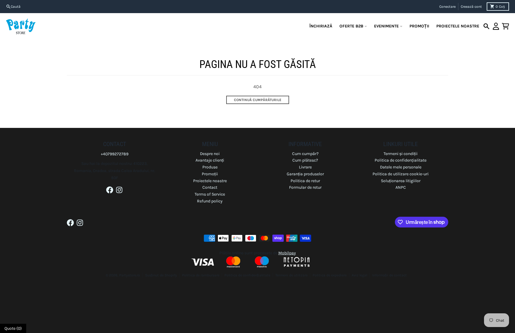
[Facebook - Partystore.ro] (109, 189)
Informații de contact (389, 275)
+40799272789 (114, 154)
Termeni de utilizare (291, 275)
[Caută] (486, 26)
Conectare (447, 6)
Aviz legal (359, 275)
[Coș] (505, 26)
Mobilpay (287, 252)
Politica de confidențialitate (247, 275)
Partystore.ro (129, 275)
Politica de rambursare (200, 275)
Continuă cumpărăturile (257, 100)
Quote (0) (13, 328)
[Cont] (496, 26)
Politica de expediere (330, 275)
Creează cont (471, 6)
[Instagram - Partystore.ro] (119, 189)
